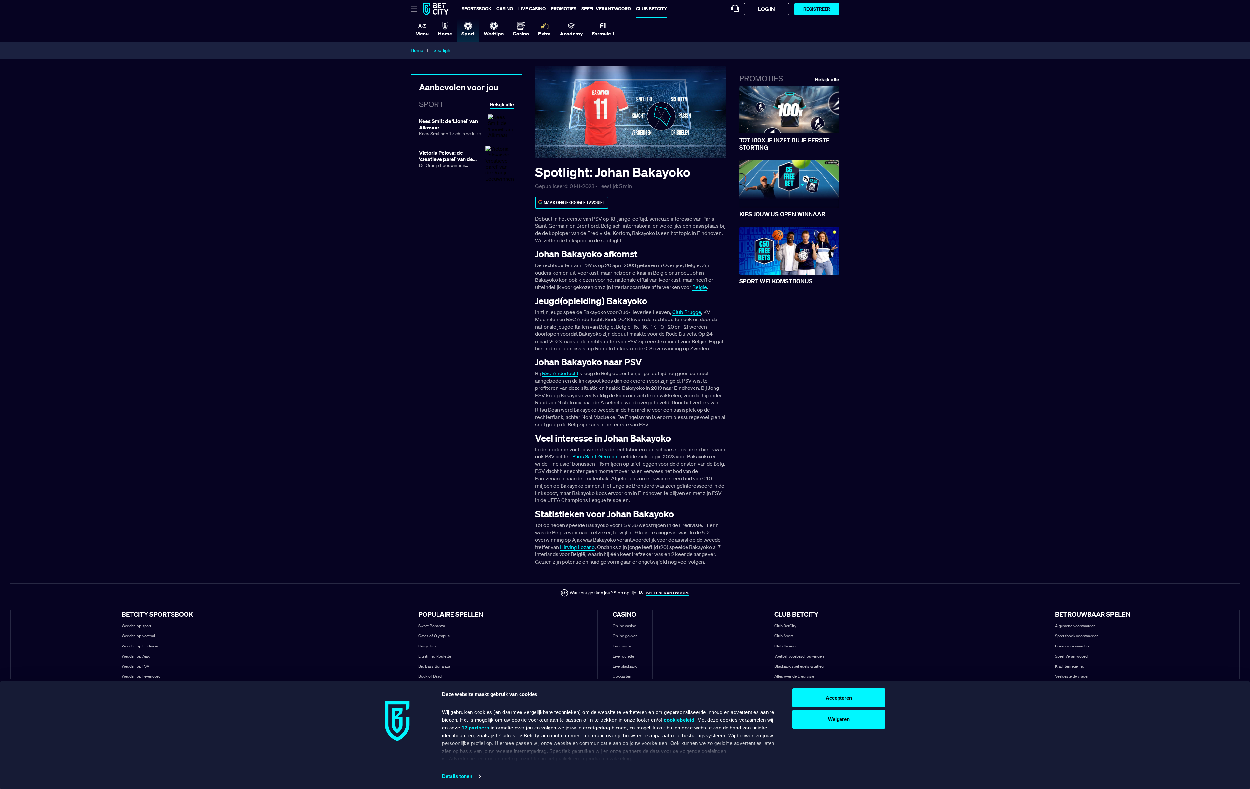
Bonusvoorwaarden (1072, 646)
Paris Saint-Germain (595, 456)
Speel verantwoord (606, 9)
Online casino (624, 626)
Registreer (816, 9)
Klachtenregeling (1069, 666)
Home (417, 50)
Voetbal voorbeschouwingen (799, 656)
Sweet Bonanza (431, 626)
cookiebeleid (679, 720)
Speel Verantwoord (1071, 656)
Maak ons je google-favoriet (574, 202)
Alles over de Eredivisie (794, 676)
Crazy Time (428, 646)
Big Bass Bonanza (434, 666)
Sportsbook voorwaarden (1077, 636)
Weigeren (839, 719)
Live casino (532, 9)
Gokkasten (622, 676)
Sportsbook (476, 9)
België (699, 287)
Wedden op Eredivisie (140, 646)
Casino (504, 9)
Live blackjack (625, 666)
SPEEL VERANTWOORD (667, 593)
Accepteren (839, 698)
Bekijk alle (827, 79)
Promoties (563, 9)
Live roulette (623, 656)
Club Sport (783, 636)
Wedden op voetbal (138, 636)
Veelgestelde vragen (1072, 676)
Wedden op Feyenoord (141, 676)
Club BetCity (651, 9)
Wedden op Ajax (136, 656)
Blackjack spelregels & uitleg (799, 666)
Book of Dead (430, 676)
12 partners (475, 727)
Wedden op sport (136, 626)
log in (766, 9)
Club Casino (785, 646)
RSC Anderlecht (560, 373)
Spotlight (443, 50)
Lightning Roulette (434, 656)
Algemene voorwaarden (1075, 626)
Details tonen (457, 776)
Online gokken (625, 636)
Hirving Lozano (577, 547)
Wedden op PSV (135, 666)
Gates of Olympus (434, 636)
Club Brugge (686, 312)
